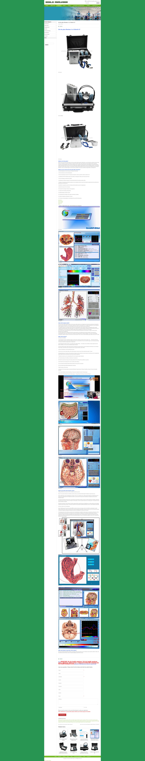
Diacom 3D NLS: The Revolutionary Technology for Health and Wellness (84, 753)
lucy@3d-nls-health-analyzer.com (93, 1)
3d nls (59, 204)
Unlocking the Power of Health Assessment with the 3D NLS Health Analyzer (63, 753)
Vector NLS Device (47, 30)
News (64, 5)
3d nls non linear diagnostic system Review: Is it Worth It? (89, 724)
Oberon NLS (46, 25)
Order (88, 5)
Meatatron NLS (47, 27)
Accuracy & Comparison (78, 5)
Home (47, 5)
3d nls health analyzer (47, 760)
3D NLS (58, 5)
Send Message (62, 714)
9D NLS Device (47, 34)
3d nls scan (60, 203)
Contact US (94, 5)
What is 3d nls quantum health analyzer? (65, 724)
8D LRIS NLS (47, 32)
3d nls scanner (60, 202)
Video (69, 5)
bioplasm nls (47, 23)
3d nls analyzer (60, 201)
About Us (53, 5)
